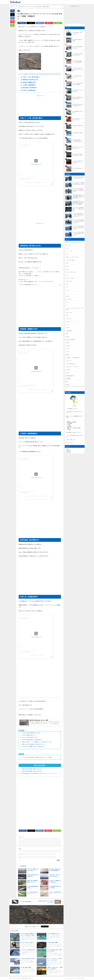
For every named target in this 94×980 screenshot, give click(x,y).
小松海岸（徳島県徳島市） (28, 85)
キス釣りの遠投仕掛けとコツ (29, 735)
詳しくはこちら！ (69, 442)
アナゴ (67, 254)
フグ (66, 305)
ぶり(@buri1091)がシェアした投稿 (36, 655)
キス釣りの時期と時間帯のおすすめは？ (31, 732)
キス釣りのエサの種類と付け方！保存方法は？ (33, 746)
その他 (67, 372)
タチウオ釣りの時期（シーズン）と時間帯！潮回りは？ (77, 140)
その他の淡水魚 (69, 330)
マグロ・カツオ (69, 312)
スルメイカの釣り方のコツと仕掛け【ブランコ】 (77, 119)
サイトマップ (30, 978)
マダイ (67, 315)
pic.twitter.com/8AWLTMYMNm (45, 281)
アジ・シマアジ (69, 251)
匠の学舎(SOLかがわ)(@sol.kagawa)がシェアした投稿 (36, 182)
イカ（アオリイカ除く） (71, 260)
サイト (20, 857)
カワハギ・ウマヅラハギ (71, 272)
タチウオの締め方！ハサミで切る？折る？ (77, 91)
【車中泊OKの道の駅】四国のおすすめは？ (32, 768)
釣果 (66, 381)
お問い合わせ (24, 978)
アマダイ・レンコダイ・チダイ (72, 257)
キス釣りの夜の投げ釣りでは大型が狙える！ (32, 739)
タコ (66, 293)
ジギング (67, 348)
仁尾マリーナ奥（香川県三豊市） (30, 77)
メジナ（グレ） (69, 318)
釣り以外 (67, 384)
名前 (20, 848)
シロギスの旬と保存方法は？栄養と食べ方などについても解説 (36, 757)
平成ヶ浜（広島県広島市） (28, 90)
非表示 (26, 74)
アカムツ (67, 248)
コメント (21, 836)
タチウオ (67, 296)
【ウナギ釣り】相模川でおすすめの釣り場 (77, 162)
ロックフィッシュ (69, 321)
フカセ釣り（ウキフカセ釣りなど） (73, 357)
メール (20, 854)
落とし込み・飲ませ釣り (71, 339)
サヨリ (67, 284)
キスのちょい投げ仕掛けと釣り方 (30, 737)
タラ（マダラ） (69, 299)
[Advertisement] (29, 105)
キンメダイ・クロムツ (70, 278)
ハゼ (66, 302)
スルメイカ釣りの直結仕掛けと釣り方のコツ (77, 47)
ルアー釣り (68, 369)
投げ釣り (67, 354)
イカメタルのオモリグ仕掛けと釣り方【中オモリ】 (77, 54)
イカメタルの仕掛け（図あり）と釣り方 (77, 33)
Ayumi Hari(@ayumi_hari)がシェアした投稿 (36, 495)
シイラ (67, 287)
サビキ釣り (68, 345)
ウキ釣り (67, 336)
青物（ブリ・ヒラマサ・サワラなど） (73, 242)
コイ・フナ (68, 324)
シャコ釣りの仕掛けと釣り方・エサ (77, 77)
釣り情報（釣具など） (70, 375)
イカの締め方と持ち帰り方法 (77, 125)
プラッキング (68, 360)
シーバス (67, 290)
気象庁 (67, 449)
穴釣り (67, 333)
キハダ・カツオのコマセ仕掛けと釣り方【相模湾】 (77, 84)
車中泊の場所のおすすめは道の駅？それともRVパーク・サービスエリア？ (39, 773)
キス (18, 10)
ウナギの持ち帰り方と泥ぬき (77, 132)
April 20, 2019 (34, 284)
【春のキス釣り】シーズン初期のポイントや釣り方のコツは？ (37, 741)
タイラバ (67, 351)
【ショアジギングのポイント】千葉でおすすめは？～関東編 (77, 69)
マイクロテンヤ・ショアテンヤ (72, 366)
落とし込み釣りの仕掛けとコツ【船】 (77, 40)
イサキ (67, 263)
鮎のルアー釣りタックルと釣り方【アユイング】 (77, 148)
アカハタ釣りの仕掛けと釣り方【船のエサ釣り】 (77, 98)
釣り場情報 (68, 378)
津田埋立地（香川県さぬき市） (30, 79)
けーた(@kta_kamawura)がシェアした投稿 (36, 389)
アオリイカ (68, 245)
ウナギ (67, 266)
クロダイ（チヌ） (69, 281)
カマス (67, 269)
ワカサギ (67, 327)
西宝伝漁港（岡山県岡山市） (29, 87)
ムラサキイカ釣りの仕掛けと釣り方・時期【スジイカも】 (77, 155)
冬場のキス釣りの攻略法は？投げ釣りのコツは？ (34, 744)
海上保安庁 (68, 450)
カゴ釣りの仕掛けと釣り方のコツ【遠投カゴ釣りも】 (77, 105)
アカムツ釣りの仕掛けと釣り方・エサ (77, 169)
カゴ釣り (67, 342)
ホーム (11, 978)
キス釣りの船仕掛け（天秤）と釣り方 (77, 112)
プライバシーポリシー (17, 978)
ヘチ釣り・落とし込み (70, 363)
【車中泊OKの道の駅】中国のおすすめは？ (32, 771)
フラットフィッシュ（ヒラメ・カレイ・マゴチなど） (75, 309)
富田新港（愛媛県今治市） (28, 82)
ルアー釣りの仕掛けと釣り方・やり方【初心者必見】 (77, 61)
